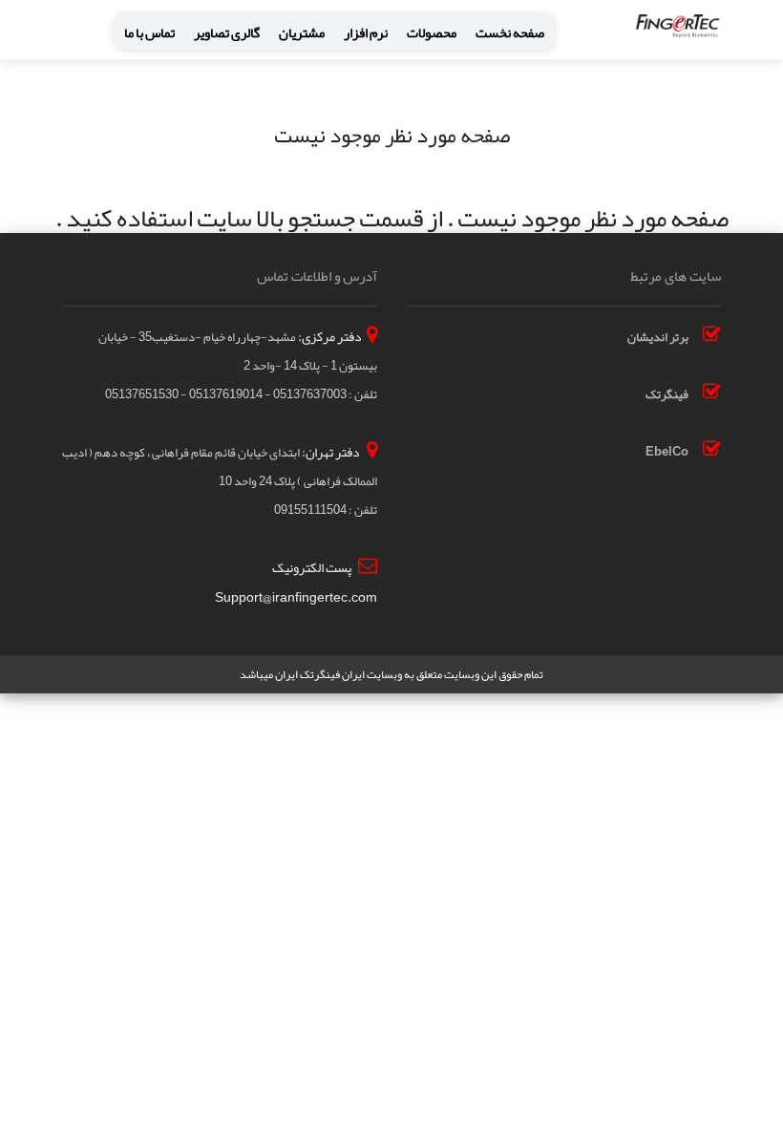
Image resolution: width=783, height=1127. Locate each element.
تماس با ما (149, 33)
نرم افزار (366, 33)
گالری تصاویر (227, 33)
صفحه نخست (510, 33)
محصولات (431, 33)
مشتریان (302, 33)
